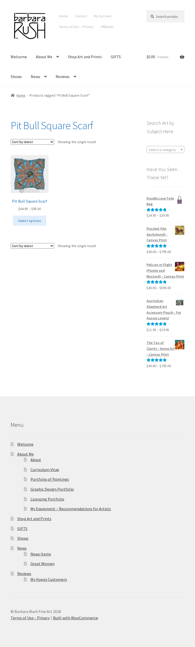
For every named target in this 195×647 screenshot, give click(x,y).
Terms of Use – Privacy (76, 26)
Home (63, 16)
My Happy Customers (48, 579)
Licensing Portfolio (47, 499)
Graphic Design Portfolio (52, 489)
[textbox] (165, 149)
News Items (40, 553)
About (35, 459)
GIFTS (116, 56)
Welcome (19, 56)
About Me (44, 56)
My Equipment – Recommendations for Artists (70, 508)
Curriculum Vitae (44, 469)
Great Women (42, 563)
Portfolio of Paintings (49, 479)
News (35, 76)
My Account (102, 16)
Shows (16, 76)
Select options (29, 220)
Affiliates (107, 26)
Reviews (63, 76)
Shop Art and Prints (85, 56)
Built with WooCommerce (75, 617)
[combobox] (165, 149)
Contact (81, 16)
